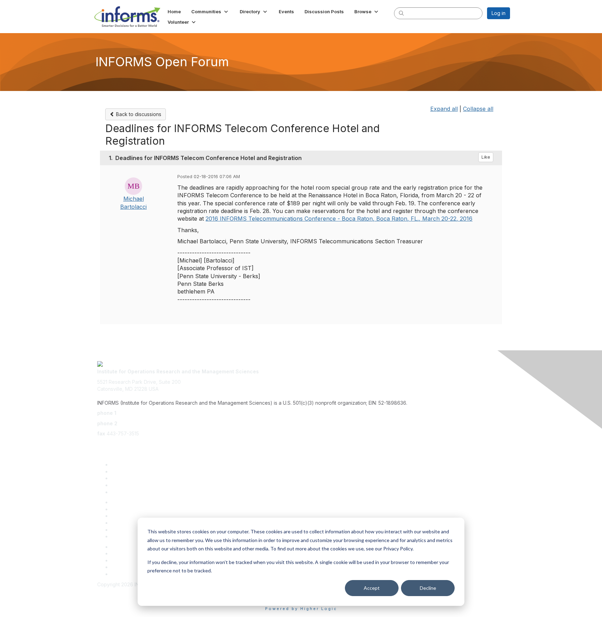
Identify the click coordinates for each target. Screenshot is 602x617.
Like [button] (485, 157)
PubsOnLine (125, 547)
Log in (498, 13)
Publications (125, 530)
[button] (210, 11)
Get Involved (125, 478)
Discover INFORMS (133, 464)
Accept (372, 588)
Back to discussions (138, 114)
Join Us (119, 492)
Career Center (127, 567)
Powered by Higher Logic (301, 608)
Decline (428, 588)
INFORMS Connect (132, 574)
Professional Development (141, 509)
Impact (118, 485)
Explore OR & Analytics (137, 471)
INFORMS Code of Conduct (128, 591)
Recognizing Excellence (139, 502)
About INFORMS (129, 536)
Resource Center (130, 516)
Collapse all (478, 108)
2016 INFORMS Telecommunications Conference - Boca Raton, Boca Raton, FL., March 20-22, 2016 (339, 218)
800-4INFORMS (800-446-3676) (157, 423)
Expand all (444, 108)
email (103, 444)
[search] (401, 12)
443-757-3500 (135, 413)
